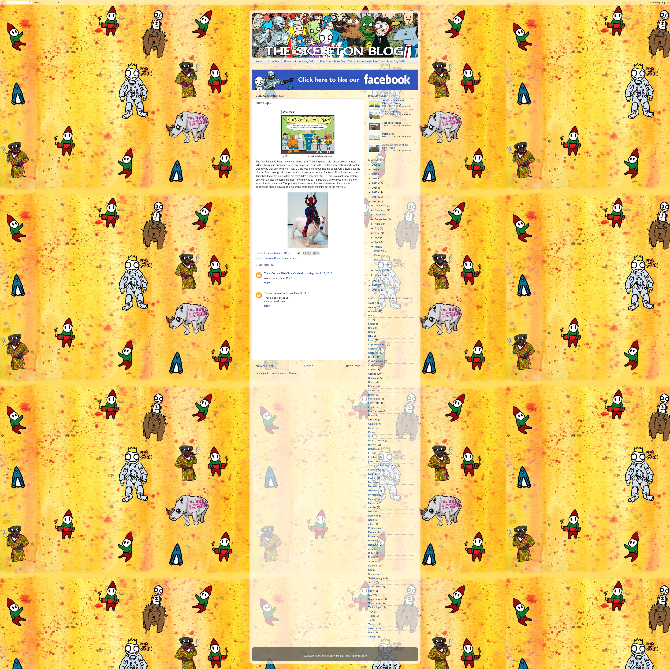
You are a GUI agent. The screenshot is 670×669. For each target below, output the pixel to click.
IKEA (371, 453)
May (377, 237)
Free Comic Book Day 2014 (336, 61)
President (373, 540)
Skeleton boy (375, 578)
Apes (371, 315)
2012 (375, 280)
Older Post (352, 366)
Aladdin (372, 303)
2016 (375, 188)
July (377, 228)
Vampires (373, 624)
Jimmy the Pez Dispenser (382, 465)
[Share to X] (311, 253)
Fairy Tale (373, 403)
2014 (375, 197)
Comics (269, 258)
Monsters (373, 494)
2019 (375, 174)
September (381, 219)
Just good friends (391, 122)
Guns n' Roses (376, 440)
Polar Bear (388, 133)
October (379, 214)
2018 (375, 178)
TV (369, 620)
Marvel (372, 482)
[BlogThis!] (308, 253)
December (381, 205)
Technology (374, 607)
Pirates (372, 532)
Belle (371, 332)
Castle (371, 357)
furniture (372, 419)
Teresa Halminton (274, 293)
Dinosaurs (373, 378)
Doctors (372, 386)
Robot (371, 553)
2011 (375, 285)
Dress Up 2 (380, 250)
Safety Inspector (391, 111)
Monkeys (373, 490)
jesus (371, 461)
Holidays (373, 449)
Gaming (372, 424)
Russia (372, 557)
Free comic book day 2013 (299, 61)
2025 (375, 165)
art (369, 319)
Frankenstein (375, 411)
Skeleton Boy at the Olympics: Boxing (393, 102)
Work (371, 632)
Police (371, 536)
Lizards (372, 478)
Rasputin (373, 544)
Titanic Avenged (383, 264)
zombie (372, 636)
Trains (371, 615)
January (379, 275)
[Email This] (304, 253)
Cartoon (372, 348)
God (370, 436)
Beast (371, 328)
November (381, 210)
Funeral (372, 415)
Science (372, 565)
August (379, 224)
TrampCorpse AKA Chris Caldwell (283, 273)
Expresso (379, 255)
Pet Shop (379, 260)
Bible (371, 336)
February (380, 270)
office (371, 524)
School (372, 561)
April (377, 242)
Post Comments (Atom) (284, 373)
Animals (372, 311)
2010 (375, 289)
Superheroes (375, 603)
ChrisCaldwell (375, 361)
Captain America (377, 344)
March (378, 247)
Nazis (371, 520)
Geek (277, 258)
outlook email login (274, 301)
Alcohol (372, 307)
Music (371, 511)
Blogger (362, 656)
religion (372, 549)
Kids (370, 474)
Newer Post (264, 366)
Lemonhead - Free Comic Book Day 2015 (381, 61)
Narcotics (373, 515)
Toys (370, 611)
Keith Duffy (374, 469)
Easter (371, 394)
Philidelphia (374, 528)
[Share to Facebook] (314, 253)
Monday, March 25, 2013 (318, 273)
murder (372, 507)
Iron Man (373, 457)
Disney (372, 382)
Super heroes (288, 258)
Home (258, 61)
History (372, 444)
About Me (273, 61)
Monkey (372, 486)
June (378, 233)
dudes (371, 390)
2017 (375, 183)
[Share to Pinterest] (317, 253)
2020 (375, 169)
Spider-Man (374, 586)
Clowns (372, 369)
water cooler (375, 628)
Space (371, 582)
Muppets (373, 503)
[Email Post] (298, 253)
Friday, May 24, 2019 (297, 293)
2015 (375, 192)
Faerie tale (374, 398)
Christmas (373, 365)
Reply (267, 282)
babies (371, 323)
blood (371, 340)
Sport (371, 591)
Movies (372, 499)
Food (371, 407)
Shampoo (373, 574)
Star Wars (373, 595)
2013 (375, 201)
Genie (371, 432)
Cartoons (373, 353)
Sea (370, 570)
